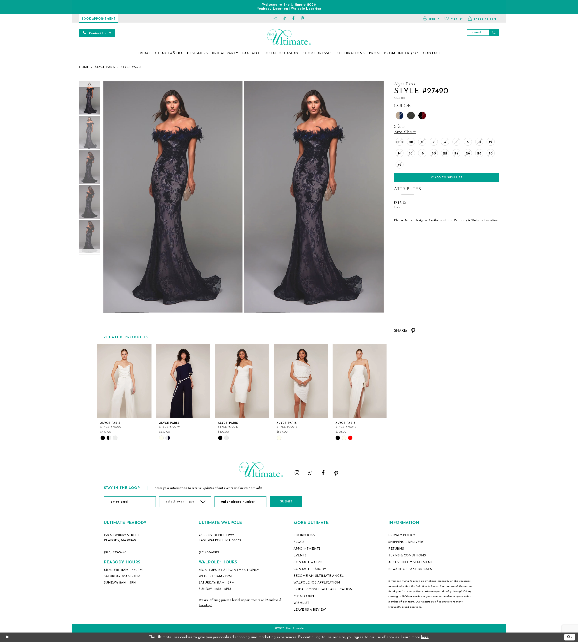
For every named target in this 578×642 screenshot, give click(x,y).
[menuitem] (144, 53)
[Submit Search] (494, 32)
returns (396, 549)
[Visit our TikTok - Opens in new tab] (284, 18)
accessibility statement (410, 562)
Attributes (407, 189)
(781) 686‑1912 (209, 552)
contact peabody (310, 569)
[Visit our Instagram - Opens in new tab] (275, 18)
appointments (307, 549)
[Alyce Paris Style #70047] (242, 381)
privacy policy (401, 535)
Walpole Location (306, 9)
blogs (299, 542)
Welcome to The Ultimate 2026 (289, 5)
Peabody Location (272, 9)
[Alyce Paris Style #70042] (360, 381)
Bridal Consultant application (323, 589)
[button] (431, 18)
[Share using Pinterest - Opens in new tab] (413, 330)
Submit (286, 501)
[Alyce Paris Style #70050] (124, 381)
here (425, 637)
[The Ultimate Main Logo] (289, 36)
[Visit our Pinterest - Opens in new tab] (302, 18)
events (300, 555)
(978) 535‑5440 (115, 552)
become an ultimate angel (319, 576)
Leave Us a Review (310, 610)
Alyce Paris (105, 67)
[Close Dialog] (7, 637)
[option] (124, 392)
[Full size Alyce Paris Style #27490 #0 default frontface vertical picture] (172, 197)
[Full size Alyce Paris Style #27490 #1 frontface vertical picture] (314, 197)
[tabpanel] (171, 197)
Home (84, 67)
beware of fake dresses (410, 569)
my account (305, 596)
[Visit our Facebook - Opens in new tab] (293, 18)
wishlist (301, 603)
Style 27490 (131, 67)
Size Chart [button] (405, 132)
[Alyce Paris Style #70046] (301, 381)
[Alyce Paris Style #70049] (183, 381)
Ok (570, 637)
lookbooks (304, 535)
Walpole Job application (317, 582)
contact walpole (310, 562)
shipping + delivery (406, 542)
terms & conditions (407, 555)
